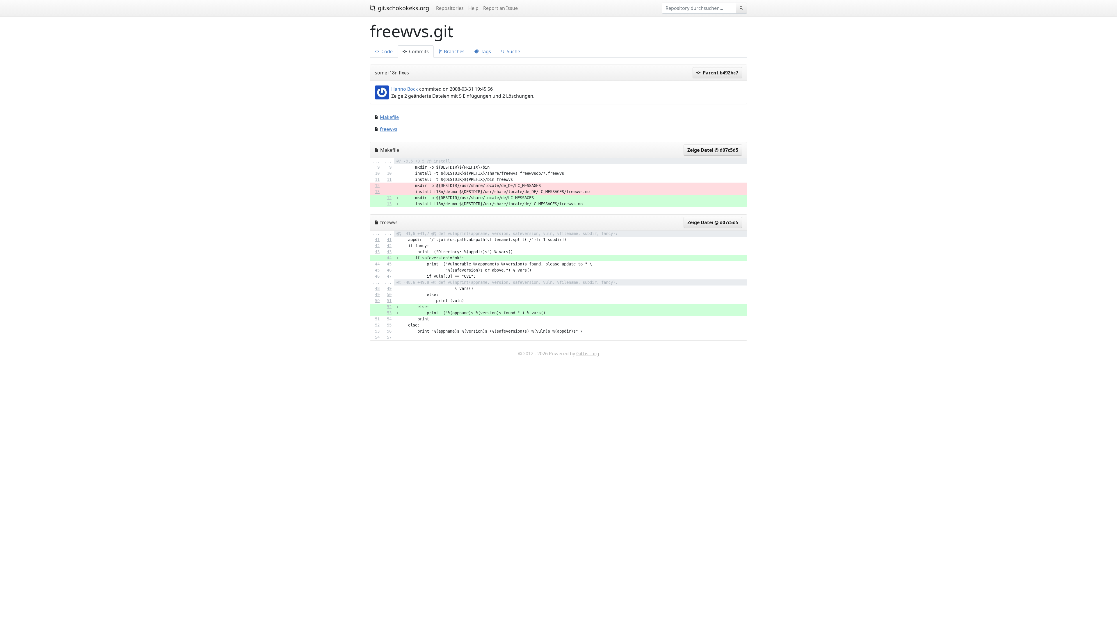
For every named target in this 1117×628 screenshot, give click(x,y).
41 (377, 239)
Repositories (450, 8)
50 (389, 294)
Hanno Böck (404, 89)
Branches (454, 51)
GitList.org (587, 353)
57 (389, 337)
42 (377, 245)
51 (389, 300)
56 (389, 331)
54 (389, 319)
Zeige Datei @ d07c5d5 (712, 150)
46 (389, 270)
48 (377, 288)
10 (377, 173)
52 (389, 306)
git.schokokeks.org (402, 8)
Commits (418, 51)
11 (377, 179)
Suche (513, 51)
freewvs (388, 129)
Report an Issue (500, 8)
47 (389, 276)
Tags (485, 51)
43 (377, 251)
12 (377, 185)
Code (386, 51)
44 (389, 258)
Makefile (389, 117)
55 (389, 325)
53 (389, 313)
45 (389, 264)
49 (389, 288)
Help (473, 8)
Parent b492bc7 (720, 72)
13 (377, 191)
